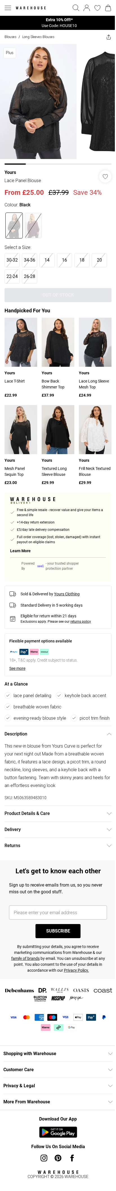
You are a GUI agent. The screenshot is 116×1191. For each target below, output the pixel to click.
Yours (10, 172)
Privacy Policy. (76, 970)
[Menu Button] (8, 8)
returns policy (80, 622)
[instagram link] (44, 1158)
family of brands (25, 958)
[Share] (109, 37)
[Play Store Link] (58, 1132)
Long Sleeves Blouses (38, 37)
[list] (58, 23)
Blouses (10, 37)
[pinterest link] (58, 1158)
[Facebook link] (72, 1158)
